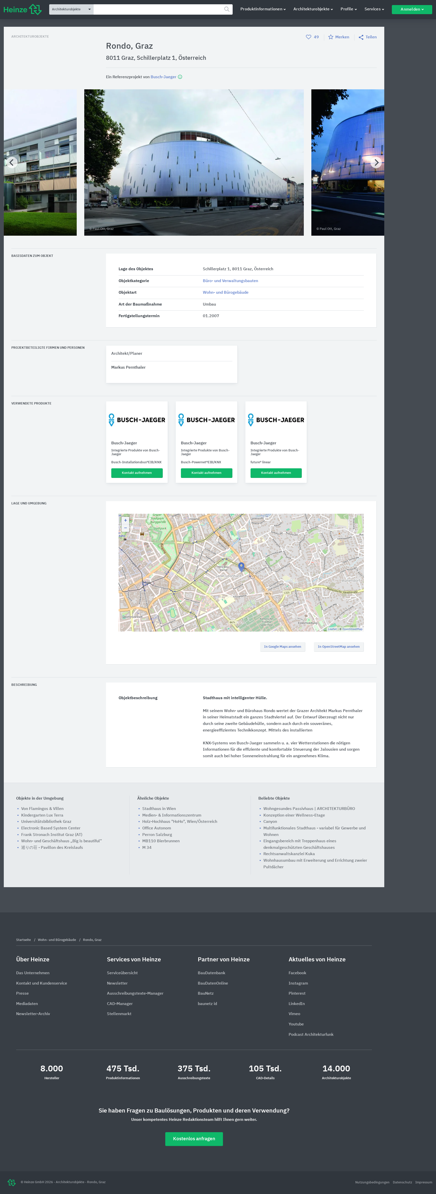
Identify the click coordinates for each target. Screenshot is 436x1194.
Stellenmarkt (119, 1014)
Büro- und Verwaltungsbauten (230, 281)
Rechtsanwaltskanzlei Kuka (289, 854)
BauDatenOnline (213, 984)
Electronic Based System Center (50, 828)
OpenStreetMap (352, 629)
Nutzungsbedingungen (372, 1182)
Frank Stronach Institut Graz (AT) (51, 835)
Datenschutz (403, 1182)
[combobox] (163, 9)
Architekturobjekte (311, 9)
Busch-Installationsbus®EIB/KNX (136, 462)
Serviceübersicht (122, 973)
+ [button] (125, 520)
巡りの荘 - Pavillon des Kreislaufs (52, 848)
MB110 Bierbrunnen (161, 841)
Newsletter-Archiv (33, 1014)
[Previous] (12, 162)
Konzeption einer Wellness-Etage (294, 815)
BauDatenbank (211, 973)
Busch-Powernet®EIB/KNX (201, 462)
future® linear (261, 462)
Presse (22, 994)
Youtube (296, 1024)
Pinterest (297, 994)
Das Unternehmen (32, 973)
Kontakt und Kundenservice (41, 984)
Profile (347, 9)
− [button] (125, 528)
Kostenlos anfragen (194, 1138)
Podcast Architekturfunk (311, 1035)
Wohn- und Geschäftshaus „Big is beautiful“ (61, 841)
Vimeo (294, 1014)
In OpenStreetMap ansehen (339, 646)
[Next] (376, 162)
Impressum (423, 1182)
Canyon (270, 822)
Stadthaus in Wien (159, 809)
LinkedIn (297, 1004)
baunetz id (207, 1004)
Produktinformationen (261, 9)
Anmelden (410, 10)
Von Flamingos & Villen (42, 809)
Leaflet (332, 629)
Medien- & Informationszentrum (171, 815)
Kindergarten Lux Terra (42, 815)
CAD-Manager (120, 1004)
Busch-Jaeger (164, 77)
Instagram (298, 984)
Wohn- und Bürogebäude (226, 293)
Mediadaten (27, 1004)
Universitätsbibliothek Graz (46, 822)
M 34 (147, 848)
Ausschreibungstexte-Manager (135, 994)
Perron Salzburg (157, 835)
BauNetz (206, 994)
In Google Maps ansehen (282, 646)
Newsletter (117, 984)
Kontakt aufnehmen (137, 473)
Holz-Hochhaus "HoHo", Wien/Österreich (179, 822)
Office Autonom (156, 828)
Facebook (297, 973)
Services (373, 9)
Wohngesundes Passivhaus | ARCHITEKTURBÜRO (309, 809)
